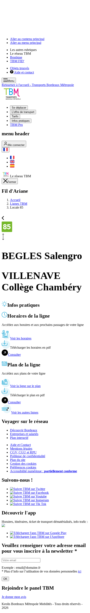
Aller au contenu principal (27, 39)
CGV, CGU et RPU (23, 452)
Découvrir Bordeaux (23, 430)
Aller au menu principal (25, 42)
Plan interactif (19, 437)
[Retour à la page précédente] (3, 217)
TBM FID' (17, 61)
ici (79, 571)
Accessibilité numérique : (43, 471)
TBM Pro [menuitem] (16, 125)
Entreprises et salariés (24, 434)
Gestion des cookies (23, 463)
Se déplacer (19, 107)
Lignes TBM (18, 203)
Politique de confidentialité (27, 456)
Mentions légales (21, 448)
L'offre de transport (23, 112)
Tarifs (15, 116)
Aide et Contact (20, 445)
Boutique (16, 57)
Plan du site (17, 460)
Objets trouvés (19, 68)
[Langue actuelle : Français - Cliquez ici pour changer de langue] (5, 149)
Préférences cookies (23, 467)
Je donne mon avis (14, 597)
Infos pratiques (21, 120)
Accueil (15, 200)
